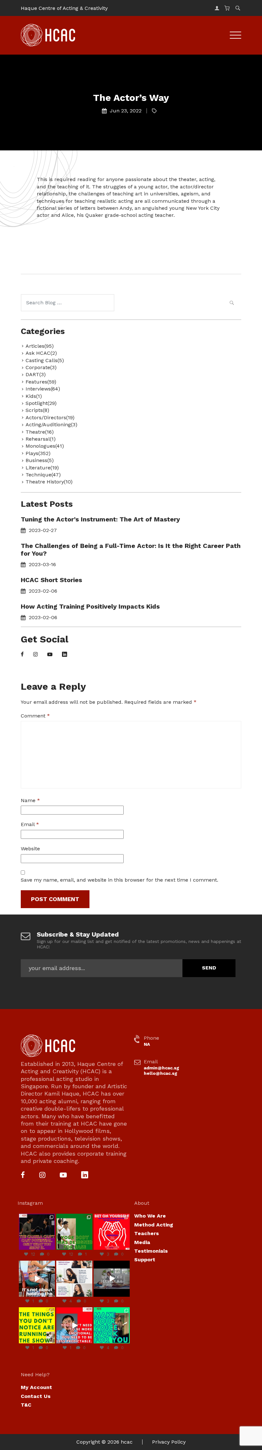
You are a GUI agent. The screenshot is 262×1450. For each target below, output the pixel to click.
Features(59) (41, 382)
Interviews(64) (43, 389)
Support (144, 1259)
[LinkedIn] (64, 655)
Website (30, 849)
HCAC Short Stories (51, 580)
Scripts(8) (37, 410)
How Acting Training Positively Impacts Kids (90, 606)
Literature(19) (42, 468)
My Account (36, 1387)
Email (30, 824)
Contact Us (35, 1396)
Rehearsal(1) (41, 439)
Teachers (146, 1233)
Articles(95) (40, 346)
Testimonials (151, 1251)
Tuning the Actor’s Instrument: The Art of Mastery (100, 519)
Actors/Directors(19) (50, 417)
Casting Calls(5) (45, 360)
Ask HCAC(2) (41, 353)
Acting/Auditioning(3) (51, 424)
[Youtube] (49, 655)
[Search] (231, 303)
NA (147, 1044)
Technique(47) (43, 475)
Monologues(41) (45, 446)
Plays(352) (38, 453)
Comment (35, 716)
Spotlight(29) (41, 403)
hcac (127, 1442)
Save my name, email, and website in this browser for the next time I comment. (119, 880)
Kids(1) (34, 396)
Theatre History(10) (49, 482)
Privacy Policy (169, 1442)
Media (142, 1242)
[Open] (37, 1232)
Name (30, 800)
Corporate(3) (41, 367)
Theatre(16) (40, 432)
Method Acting (153, 1225)
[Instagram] (35, 655)
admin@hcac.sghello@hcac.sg (161, 1070)
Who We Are (150, 1216)
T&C (26, 1405)
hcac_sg (36, 1216)
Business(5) (40, 460)
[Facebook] (22, 655)
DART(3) (36, 374)
